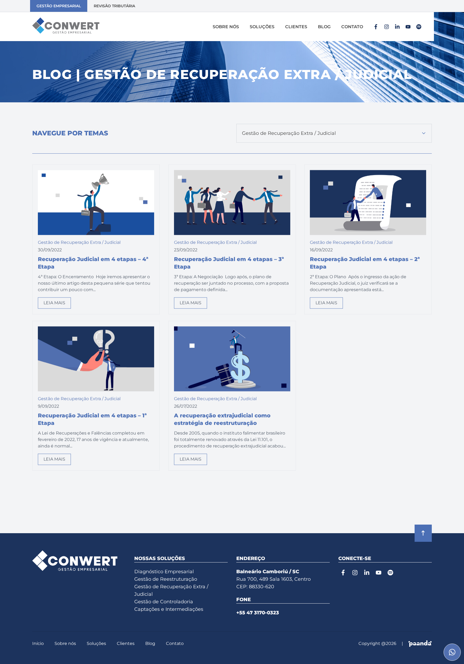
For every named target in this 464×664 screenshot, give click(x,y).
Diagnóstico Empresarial (164, 572)
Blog (324, 26)
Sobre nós (226, 26)
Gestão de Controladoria (163, 602)
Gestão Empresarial (59, 5)
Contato (352, 26)
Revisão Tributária (114, 5)
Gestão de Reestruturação (165, 579)
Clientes (296, 26)
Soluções (262, 26)
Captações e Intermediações (168, 609)
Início (38, 643)
